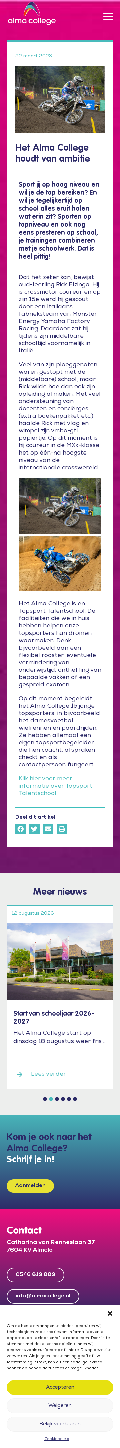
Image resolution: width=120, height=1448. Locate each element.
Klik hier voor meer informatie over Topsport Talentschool (55, 786)
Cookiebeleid (56, 1439)
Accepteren (60, 1387)
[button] (110, 1313)
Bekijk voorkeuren (60, 1424)
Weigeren (60, 1406)
